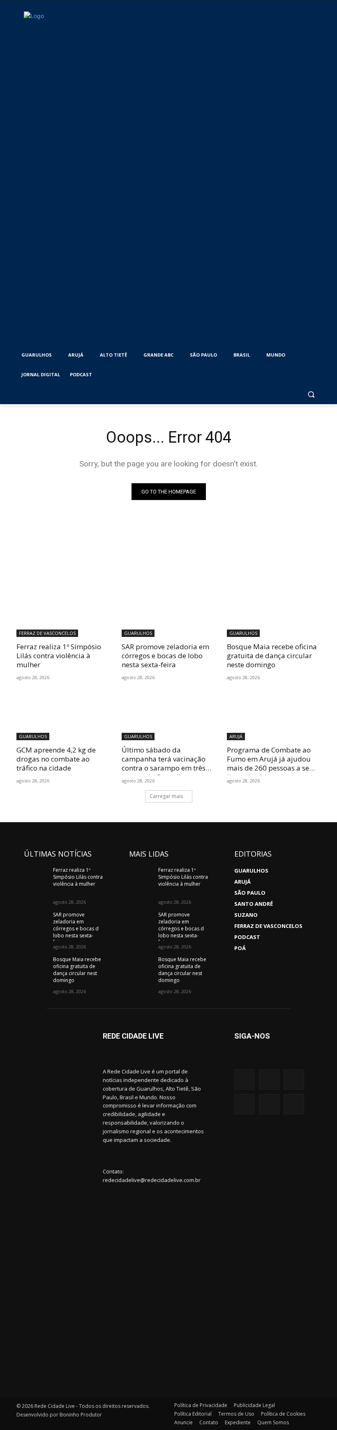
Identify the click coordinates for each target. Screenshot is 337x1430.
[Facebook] (269, 1079)
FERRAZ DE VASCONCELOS (47, 633)
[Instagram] (244, 1079)
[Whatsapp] (244, 1104)
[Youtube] (294, 1079)
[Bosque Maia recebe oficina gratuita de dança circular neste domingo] (274, 613)
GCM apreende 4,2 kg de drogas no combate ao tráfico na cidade (56, 759)
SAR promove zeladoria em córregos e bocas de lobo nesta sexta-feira (165, 655)
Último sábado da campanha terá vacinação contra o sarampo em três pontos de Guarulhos (163, 763)
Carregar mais (166, 796)
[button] (311, 394)
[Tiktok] (294, 1104)
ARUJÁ (235, 736)
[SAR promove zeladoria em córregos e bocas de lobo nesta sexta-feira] (168, 613)
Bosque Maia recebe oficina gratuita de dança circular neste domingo (272, 655)
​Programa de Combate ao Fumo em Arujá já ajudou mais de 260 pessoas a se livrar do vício (269, 763)
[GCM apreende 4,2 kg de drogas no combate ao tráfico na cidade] (63, 716)
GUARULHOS (138, 633)
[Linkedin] (269, 1104)
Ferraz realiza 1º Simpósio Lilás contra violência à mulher (58, 655)
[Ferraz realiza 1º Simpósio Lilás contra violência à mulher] (63, 613)
